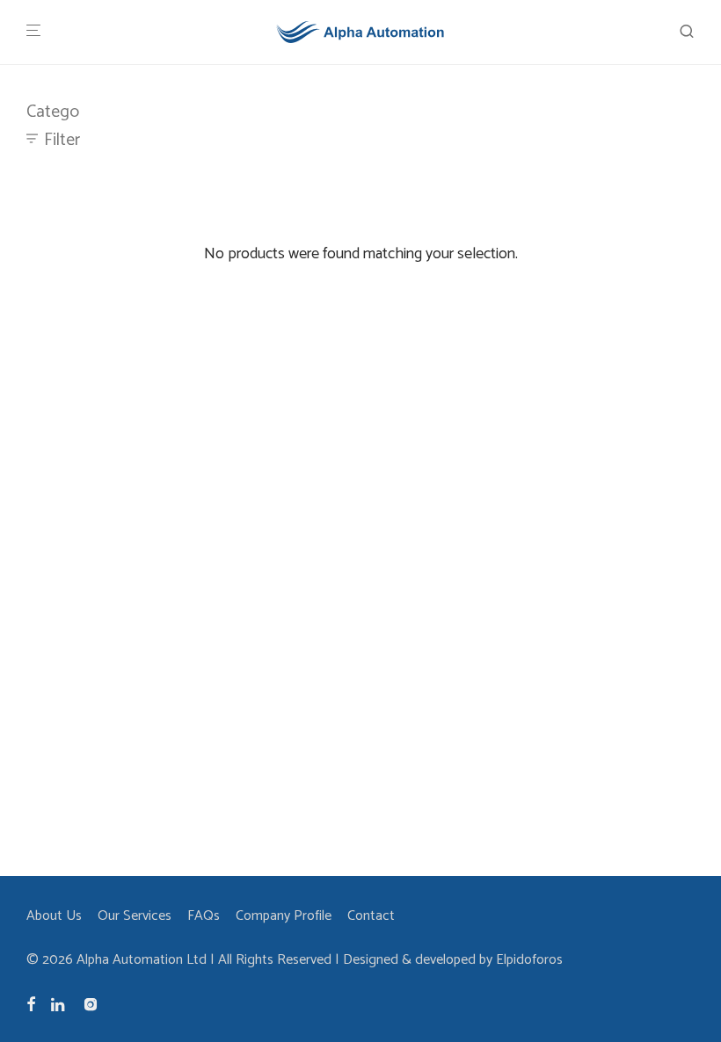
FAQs (203, 916)
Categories (65, 112)
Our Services (134, 916)
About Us (54, 916)
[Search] (686, 32)
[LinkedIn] (59, 1004)
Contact (371, 916)
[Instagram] (90, 1004)
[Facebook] (30, 1004)
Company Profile (283, 916)
